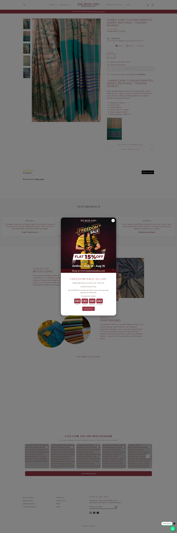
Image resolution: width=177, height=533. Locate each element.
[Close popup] (113, 220)
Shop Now (88, 309)
